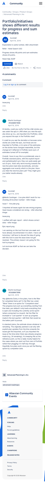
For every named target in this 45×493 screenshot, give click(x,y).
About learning (12, 438)
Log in (5, 84)
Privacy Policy (12, 462)
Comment (7, 64)
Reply (4, 110)
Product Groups (26, 12)
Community (16, 3)
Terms (9, 466)
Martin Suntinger (14, 120)
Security (10, 469)
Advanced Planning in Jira (14, 14)
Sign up (13, 84)
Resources (10, 442)
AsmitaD (13, 38)
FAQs (9, 426)
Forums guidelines (13, 430)
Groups (15, 12)
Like (4, 106)
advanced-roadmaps (11, 385)
